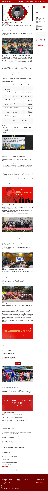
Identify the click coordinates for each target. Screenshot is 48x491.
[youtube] (40, 45)
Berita (2, 23)
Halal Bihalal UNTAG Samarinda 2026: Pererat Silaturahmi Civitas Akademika (41, 29)
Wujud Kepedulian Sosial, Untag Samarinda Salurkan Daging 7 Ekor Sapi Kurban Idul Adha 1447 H (40, 18)
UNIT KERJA (31, 1)
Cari (44, 6)
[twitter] (36, 45)
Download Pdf (6, 466)
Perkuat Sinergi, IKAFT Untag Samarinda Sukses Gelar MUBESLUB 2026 (41, 22)
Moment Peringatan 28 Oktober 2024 (7, 303)
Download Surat (18, 363)
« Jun (40, 42)
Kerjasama (43, 1)
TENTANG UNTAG (22, 1)
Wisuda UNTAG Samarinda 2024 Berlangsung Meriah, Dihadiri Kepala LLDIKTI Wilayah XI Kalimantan (16, 55)
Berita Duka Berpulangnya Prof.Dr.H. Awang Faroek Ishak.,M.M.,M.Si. (12, 22)
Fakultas (35, 1)
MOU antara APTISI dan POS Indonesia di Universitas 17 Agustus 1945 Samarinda (13, 269)
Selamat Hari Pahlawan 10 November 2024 (8, 204)
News (4, 23)
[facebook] (38, 45)
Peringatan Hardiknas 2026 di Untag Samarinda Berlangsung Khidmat (41, 26)
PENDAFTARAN (27, 1)
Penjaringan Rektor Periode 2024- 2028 (8, 412)
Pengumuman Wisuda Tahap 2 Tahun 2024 (8, 340)
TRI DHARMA (39, 1)
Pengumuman (6, 23)
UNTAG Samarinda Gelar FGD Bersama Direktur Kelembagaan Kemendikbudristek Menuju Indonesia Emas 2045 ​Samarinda (40, 13)
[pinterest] (42, 45)
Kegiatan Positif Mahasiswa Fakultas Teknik (8, 383)
